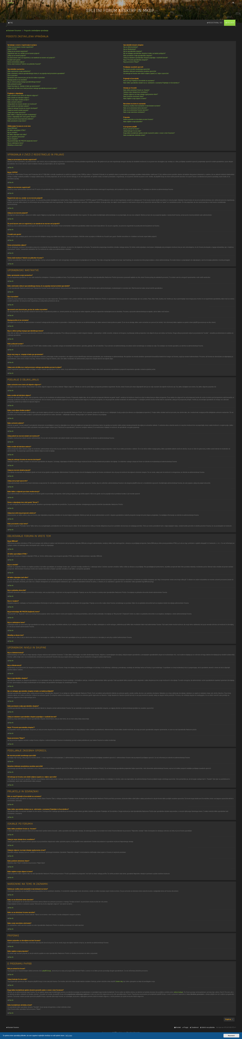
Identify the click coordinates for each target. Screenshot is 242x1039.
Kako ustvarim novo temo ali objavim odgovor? (22, 95)
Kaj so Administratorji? (130, 47)
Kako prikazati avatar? (14, 84)
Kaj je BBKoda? (12, 128)
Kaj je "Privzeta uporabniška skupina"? (135, 60)
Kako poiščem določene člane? (133, 96)
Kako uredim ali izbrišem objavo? (18, 98)
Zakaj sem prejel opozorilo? (16, 112)
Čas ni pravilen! (12, 75)
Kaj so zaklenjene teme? (15, 143)
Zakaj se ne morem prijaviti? (16, 55)
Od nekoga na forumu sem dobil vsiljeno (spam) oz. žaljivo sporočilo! (146, 73)
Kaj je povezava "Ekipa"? (131, 62)
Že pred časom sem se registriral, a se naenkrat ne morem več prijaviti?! (31, 58)
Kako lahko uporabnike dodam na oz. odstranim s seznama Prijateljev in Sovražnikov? (151, 83)
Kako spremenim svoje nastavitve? (19, 71)
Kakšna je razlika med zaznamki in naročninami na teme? (141, 106)
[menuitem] (10, 23)
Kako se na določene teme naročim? (135, 108)
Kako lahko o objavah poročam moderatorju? (21, 114)
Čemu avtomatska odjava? (16, 62)
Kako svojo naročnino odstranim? (134, 112)
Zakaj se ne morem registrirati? (17, 51)
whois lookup (178, 992)
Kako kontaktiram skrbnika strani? (134, 135)
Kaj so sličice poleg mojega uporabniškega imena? (24, 82)
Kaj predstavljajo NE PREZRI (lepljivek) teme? (22, 141)
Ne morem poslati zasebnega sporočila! (136, 69)
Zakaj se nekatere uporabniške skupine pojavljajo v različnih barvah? (145, 58)
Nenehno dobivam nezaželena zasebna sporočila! (139, 71)
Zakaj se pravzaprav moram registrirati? (20, 47)
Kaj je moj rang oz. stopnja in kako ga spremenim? (23, 86)
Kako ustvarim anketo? (14, 102)
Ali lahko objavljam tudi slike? (17, 134)
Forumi (10, 3)
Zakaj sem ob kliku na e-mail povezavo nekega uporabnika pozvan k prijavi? (32, 88)
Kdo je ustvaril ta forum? (131, 129)
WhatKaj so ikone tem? (14, 145)
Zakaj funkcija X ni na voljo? (132, 131)
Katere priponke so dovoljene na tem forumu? (138, 119)
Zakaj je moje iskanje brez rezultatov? (135, 92)
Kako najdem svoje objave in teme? (134, 98)
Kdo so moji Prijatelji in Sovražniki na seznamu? (139, 81)
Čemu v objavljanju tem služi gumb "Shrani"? (21, 117)
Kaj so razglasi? (12, 139)
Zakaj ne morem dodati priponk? (18, 110)
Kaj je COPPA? (12, 49)
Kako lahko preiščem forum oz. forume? (136, 90)
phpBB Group (46, 971)
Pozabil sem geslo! (14, 60)
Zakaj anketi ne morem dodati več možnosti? (22, 104)
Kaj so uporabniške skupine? (132, 51)
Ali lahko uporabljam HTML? (16, 130)
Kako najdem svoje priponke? (133, 121)
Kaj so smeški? (12, 132)
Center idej (119, 981)
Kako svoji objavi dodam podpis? (18, 100)
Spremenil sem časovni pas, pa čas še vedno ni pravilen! (26, 77)
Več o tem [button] (68, 1035)
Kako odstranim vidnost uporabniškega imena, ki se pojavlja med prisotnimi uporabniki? (36, 73)
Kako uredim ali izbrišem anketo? (18, 106)
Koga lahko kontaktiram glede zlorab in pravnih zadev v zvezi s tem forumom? (149, 133)
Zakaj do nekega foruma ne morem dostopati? (22, 108)
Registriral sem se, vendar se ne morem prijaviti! (23, 53)
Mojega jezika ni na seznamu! (17, 80)
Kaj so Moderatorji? (129, 49)
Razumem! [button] (231, 1035)
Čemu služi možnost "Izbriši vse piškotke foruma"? (24, 64)
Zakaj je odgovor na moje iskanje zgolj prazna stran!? (140, 94)
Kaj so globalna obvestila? (16, 137)
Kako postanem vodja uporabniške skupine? (137, 55)
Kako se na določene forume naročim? (136, 110)
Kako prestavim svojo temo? (16, 121)
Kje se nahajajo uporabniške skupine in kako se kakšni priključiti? (144, 53)
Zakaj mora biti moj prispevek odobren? (20, 119)
